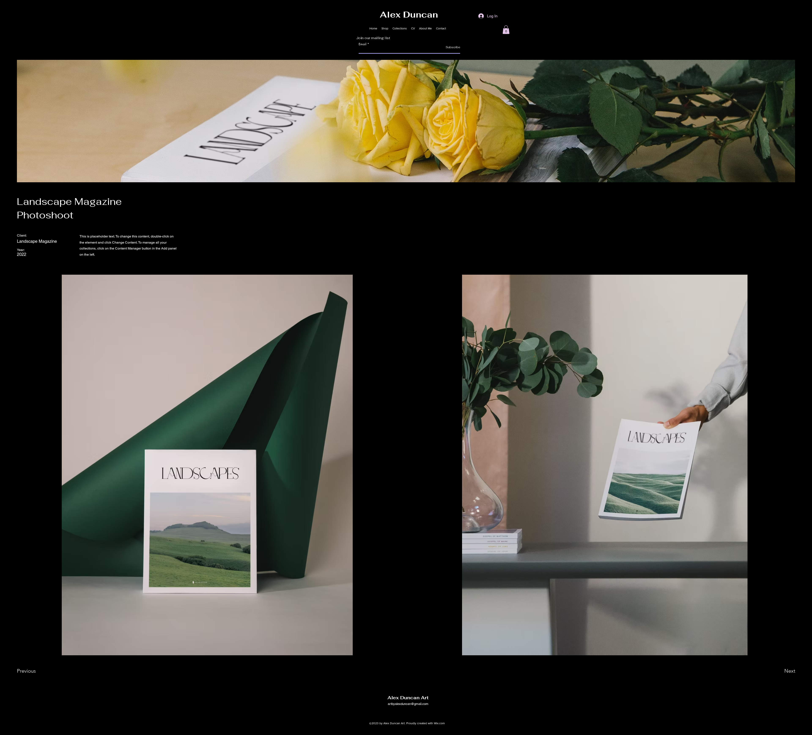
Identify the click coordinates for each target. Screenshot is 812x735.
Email (362, 44)
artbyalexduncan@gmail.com (408, 704)
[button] (506, 29)
